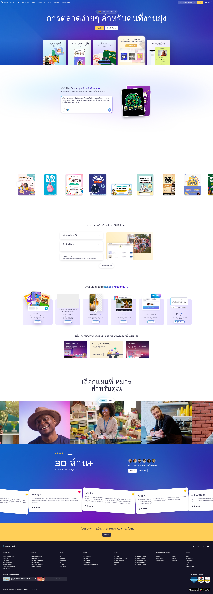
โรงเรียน (62, 564)
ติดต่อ (187, 556)
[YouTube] (208, 546)
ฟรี (60, 556)
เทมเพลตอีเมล (35, 558)
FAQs (187, 562)
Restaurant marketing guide (90, 564)
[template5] (121, 191)
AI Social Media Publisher (120, 558)
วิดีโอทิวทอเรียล (87, 556)
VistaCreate (159, 558)
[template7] (168, 186)
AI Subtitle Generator (140, 556)
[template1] (26, 186)
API (187, 564)
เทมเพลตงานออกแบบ (36, 556)
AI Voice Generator (140, 558)
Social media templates (37, 560)
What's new (6, 558)
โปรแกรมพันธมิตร (7, 562)
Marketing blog (87, 562)
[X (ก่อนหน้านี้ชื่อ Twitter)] (203, 546)
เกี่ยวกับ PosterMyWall (8, 556)
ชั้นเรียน (85, 558)
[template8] (192, 186)
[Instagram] (198, 546)
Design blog (86, 560)
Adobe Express (160, 560)
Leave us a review (7, 564)
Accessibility (189, 560)
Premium (62, 558)
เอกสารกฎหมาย (190, 566)
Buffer (174, 558)
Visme (174, 556)
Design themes (35, 562)
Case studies (6, 560)
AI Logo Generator (140, 562)
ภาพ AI (116, 564)
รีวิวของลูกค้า (6, 568)
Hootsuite (174, 560)
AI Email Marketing (119, 560)
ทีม (60, 562)
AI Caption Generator (140, 564)
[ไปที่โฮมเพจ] (7, 2)
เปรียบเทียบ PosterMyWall (163, 552)
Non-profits (63, 566)
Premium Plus (63, 560)
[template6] (145, 186)
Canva (158, 556)
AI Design (116, 556)
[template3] (74, 186)
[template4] (97, 186)
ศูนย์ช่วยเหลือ (189, 558)
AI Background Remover (141, 560)
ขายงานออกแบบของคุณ (9, 566)
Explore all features (36, 566)
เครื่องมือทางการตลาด (37, 564)
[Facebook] (193, 546)
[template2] (50, 186)
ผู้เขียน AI (116, 562)
